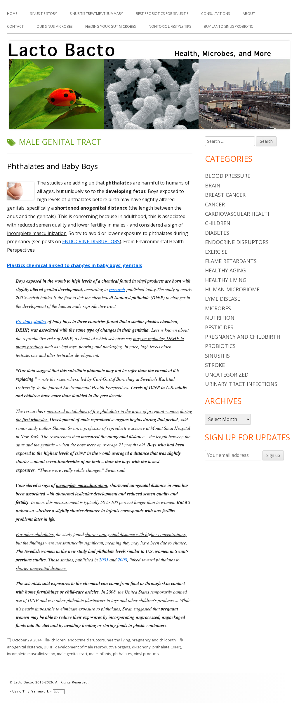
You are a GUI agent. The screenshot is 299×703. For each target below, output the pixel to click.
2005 (103, 559)
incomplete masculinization (31, 653)
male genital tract (72, 653)
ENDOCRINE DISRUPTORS (91, 241)
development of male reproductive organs (92, 647)
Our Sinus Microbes (54, 26)
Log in (59, 691)
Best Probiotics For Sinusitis (162, 13)
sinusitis (217, 355)
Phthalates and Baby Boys (52, 166)
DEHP (48, 647)
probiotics (220, 345)
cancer (215, 204)
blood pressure (227, 175)
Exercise (216, 251)
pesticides (219, 327)
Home (12, 13)
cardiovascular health (238, 213)
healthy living (118, 640)
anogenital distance (24, 647)
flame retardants (231, 261)
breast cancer (225, 194)
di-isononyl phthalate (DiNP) (156, 647)
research (117, 289)
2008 (122, 559)
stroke (215, 364)
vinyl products (146, 653)
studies (40, 321)
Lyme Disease (222, 298)
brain (212, 185)
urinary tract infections (241, 383)
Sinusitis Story (43, 13)
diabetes (217, 232)
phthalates (122, 653)
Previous (24, 321)
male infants (100, 653)
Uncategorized (226, 374)
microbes (218, 308)
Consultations (215, 13)
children (58, 640)
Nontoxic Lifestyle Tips (170, 26)
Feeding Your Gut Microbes (110, 26)
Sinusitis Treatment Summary (96, 13)
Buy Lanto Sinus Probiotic (228, 26)
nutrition (219, 317)
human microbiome (232, 289)
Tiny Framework (35, 691)
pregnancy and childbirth (154, 640)
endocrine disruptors (86, 640)
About (249, 13)
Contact (15, 26)
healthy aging (225, 270)
